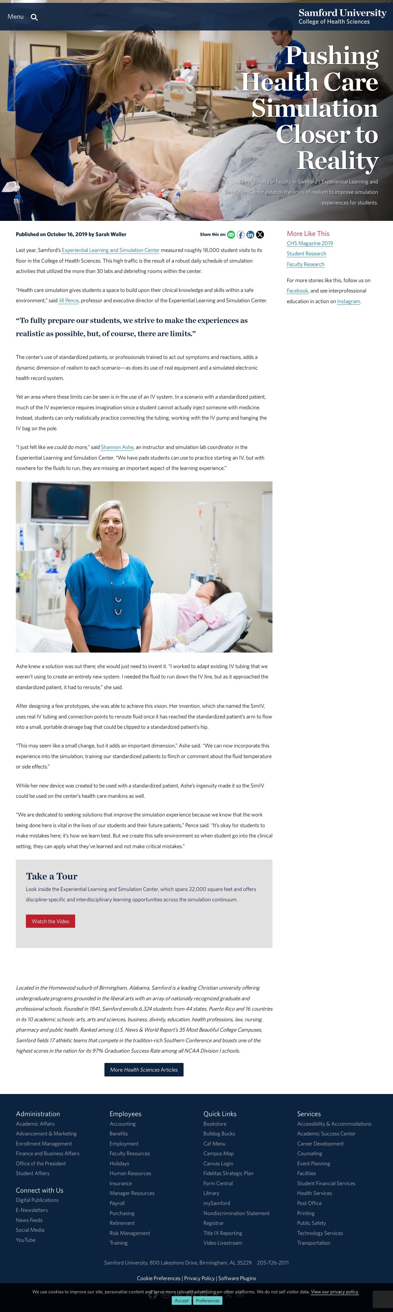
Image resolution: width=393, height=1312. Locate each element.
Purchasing (122, 1213)
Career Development (320, 1143)
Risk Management (130, 1232)
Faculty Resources (130, 1153)
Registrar (213, 1222)
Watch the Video (50, 921)
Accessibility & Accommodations (334, 1123)
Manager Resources (132, 1192)
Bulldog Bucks (219, 1133)
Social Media (30, 1229)
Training (119, 1242)
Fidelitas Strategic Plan (228, 1173)
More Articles (144, 1069)
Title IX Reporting (222, 1232)
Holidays (119, 1163)
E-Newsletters (32, 1209)
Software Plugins (237, 1278)
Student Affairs (32, 1173)
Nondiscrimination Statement (236, 1213)
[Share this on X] (260, 234)
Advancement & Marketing (46, 1133)
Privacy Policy (199, 1278)
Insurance (121, 1183)
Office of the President (41, 1163)
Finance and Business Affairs (47, 1153)
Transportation (313, 1242)
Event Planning (313, 1163)
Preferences (208, 1300)
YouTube (25, 1239)
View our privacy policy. (335, 1291)
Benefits (119, 1133)
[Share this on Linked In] (250, 234)
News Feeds (29, 1220)
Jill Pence (69, 300)
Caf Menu (214, 1143)
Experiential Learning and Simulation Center (111, 249)
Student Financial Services (326, 1183)
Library (211, 1192)
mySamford (216, 1203)
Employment (124, 1143)
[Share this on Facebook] (241, 234)
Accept (182, 1300)
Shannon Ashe (117, 446)
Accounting (123, 1123)
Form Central (218, 1183)
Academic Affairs (35, 1123)
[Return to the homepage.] (343, 21)
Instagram (348, 301)
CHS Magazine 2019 (310, 243)
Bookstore (214, 1123)
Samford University (127, 1262)
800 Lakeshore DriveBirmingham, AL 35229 (201, 1262)
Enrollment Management (44, 1143)
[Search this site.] (34, 16)
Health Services (314, 1192)
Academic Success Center (326, 1133)
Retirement (122, 1222)
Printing (306, 1213)
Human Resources (130, 1173)
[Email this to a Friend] (231, 234)
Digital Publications (37, 1199)
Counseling (309, 1153)
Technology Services (320, 1232)
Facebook (297, 290)
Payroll (117, 1203)
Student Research (306, 253)
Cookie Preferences (158, 1278)
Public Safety (311, 1222)
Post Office (309, 1203)
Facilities (306, 1173)
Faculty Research (306, 264)
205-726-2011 (273, 1262)
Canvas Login (218, 1163)
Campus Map (218, 1153)
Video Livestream (222, 1242)
